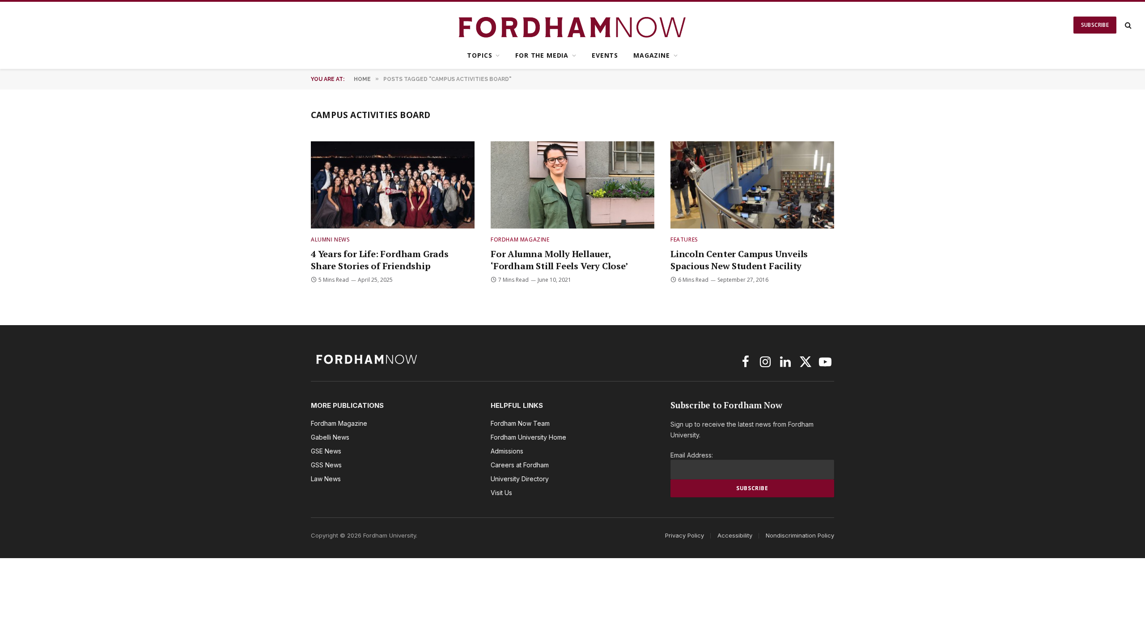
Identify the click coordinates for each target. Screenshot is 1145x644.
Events (605, 55)
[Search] (1127, 25)
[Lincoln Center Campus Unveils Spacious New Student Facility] (752, 185)
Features (684, 239)
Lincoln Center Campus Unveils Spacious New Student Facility (739, 260)
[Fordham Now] (572, 25)
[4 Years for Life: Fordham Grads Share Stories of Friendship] (393, 185)
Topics (479, 55)
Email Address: (691, 455)
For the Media (541, 55)
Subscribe (1095, 25)
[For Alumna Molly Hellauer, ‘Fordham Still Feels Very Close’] (572, 185)
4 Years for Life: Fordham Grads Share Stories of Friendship (380, 260)
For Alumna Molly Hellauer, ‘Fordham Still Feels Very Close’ (559, 260)
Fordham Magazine (520, 239)
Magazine (651, 55)
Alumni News (330, 239)
